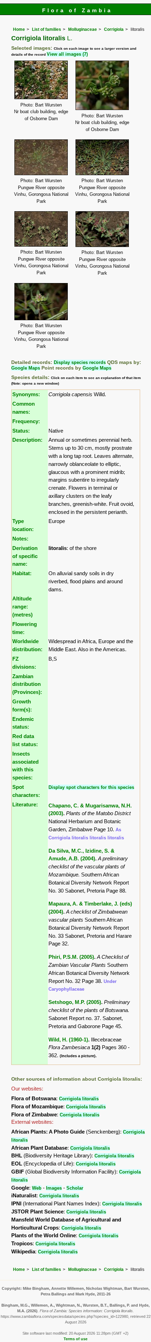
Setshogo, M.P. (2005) (74, 1002)
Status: (21, 431)
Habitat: (22, 573)
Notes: (20, 539)
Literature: (25, 804)
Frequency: (26, 421)
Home (19, 29)
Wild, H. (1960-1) (68, 1039)
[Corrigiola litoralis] (41, 79)
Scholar (74, 1188)
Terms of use (75, 1339)
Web (36, 1188)
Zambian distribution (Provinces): (27, 684)
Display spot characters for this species (91, 787)
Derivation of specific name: (25, 556)
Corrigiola (114, 29)
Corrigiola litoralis (79, 1098)
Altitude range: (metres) (22, 607)
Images (54, 1188)
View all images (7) (67, 54)
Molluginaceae (82, 29)
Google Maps (25, 368)
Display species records (80, 362)
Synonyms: (26, 394)
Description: (27, 440)
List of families (46, 29)
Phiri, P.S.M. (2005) (71, 957)
